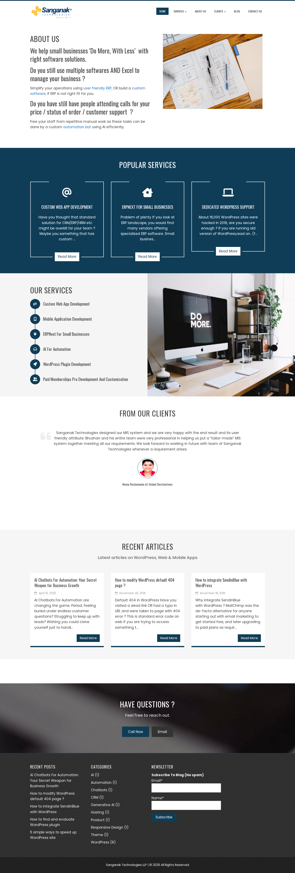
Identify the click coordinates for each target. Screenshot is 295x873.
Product (98, 820)
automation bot (77, 127)
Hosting (97, 812)
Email (162, 731)
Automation (101, 782)
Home (162, 11)
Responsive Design (107, 827)
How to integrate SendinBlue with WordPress (221, 582)
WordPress (100, 842)
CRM (94, 797)
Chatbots (99, 790)
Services (179, 11)
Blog (237, 11)
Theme (97, 834)
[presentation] (33, 472)
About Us (200, 11)
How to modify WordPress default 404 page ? (144, 582)
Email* (157, 780)
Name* (158, 798)
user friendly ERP (97, 88)
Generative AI (102, 804)
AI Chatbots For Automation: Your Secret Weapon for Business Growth (65, 582)
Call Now (135, 731)
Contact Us (255, 11)
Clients (218, 11)
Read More (67, 256)
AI (92, 775)
